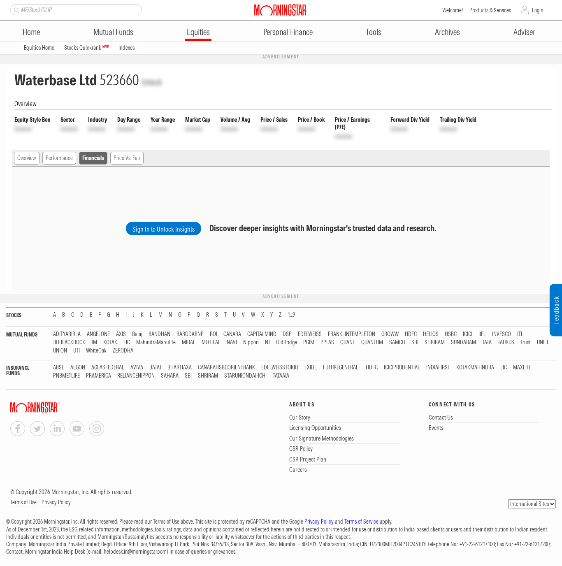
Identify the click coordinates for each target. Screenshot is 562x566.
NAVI (232, 342)
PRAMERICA (98, 376)
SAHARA (170, 376)
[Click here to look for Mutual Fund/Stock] (15, 9)
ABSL (58, 367)
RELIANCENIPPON (136, 376)
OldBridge (286, 342)
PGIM (308, 342)
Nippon (251, 342)
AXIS (121, 334)
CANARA (232, 334)
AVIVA (136, 367)
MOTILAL (211, 342)
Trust (525, 342)
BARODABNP (190, 334)
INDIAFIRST (438, 367)
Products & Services (490, 10)
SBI (414, 342)
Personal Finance (288, 32)
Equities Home (39, 47)
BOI (213, 334)
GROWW (390, 334)
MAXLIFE (522, 367)
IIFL (482, 334)
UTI (76, 351)
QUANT (347, 342)
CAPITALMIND (261, 334)
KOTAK (110, 342)
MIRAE (188, 342)
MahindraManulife (156, 342)
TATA (487, 342)
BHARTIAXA (179, 367)
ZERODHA (123, 351)
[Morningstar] (51, 407)
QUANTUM (372, 342)
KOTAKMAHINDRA (475, 367)
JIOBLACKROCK (69, 342)
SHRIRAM (435, 342)
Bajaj (137, 334)
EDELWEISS (310, 334)
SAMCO (397, 342)
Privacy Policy (56, 502)
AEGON (77, 367)
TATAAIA (281, 376)
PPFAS (327, 342)
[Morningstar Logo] (280, 10)
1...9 (291, 315)
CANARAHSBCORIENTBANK (226, 367)
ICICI (467, 334)
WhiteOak (96, 351)
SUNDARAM (463, 342)
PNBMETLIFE (66, 376)
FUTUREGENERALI (341, 367)
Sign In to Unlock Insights (163, 229)
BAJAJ (155, 367)
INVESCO (501, 334)
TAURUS (506, 342)
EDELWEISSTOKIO (279, 367)
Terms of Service (361, 521)
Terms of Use (23, 502)
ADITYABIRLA (67, 334)
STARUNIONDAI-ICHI (245, 376)
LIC (126, 342)
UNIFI (542, 342)
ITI (519, 334)
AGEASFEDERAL (107, 367)
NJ (267, 342)
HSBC (451, 334)
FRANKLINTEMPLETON (351, 334)
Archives (447, 32)
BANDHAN (159, 334)
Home (31, 32)
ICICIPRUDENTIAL (402, 367)
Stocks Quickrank (86, 47)
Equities (198, 32)
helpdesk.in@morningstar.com (135, 551)
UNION (60, 351)
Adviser (524, 32)
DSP (287, 334)
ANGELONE (98, 334)
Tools (373, 32)
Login (537, 10)
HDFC (411, 334)
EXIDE (310, 367)
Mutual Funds (113, 32)
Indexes (126, 47)
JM (94, 342)
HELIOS (431, 334)
